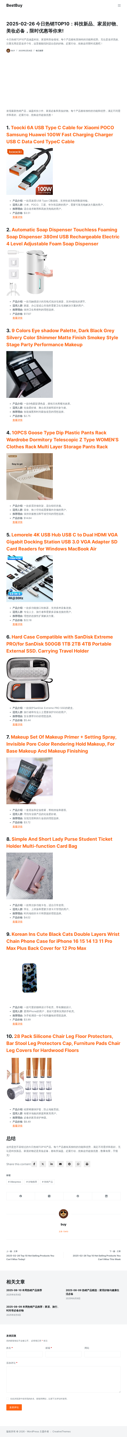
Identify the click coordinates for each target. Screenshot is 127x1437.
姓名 (9, 1347)
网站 (87, 1347)
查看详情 (17, 217)
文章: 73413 (63, 1231)
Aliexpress (14, 1181)
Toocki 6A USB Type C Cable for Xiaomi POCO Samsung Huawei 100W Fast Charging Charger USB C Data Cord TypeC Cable (60, 134)
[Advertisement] (63, 81)
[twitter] (42, 1164)
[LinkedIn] (106, 1196)
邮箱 (49, 1347)
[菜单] (119, 5)
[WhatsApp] (78, 1164)
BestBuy (14, 5)
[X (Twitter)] (49, 1196)
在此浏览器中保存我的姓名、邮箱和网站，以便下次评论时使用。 (39, 1398)
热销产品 (47, 1181)
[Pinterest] (78, 1196)
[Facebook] (21, 1196)
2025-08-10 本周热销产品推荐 (24, 1290)
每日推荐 (39, 50)
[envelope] (60, 1164)
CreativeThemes (62, 1431)
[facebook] (34, 1164)
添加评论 (11, 1362)
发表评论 (14, 1407)
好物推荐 (31, 1181)
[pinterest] (69, 1164)
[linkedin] (51, 1164)
